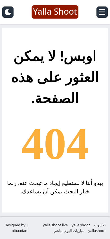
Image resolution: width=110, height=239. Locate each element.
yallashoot (97, 230)
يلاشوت (100, 224)
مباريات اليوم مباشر (69, 230)
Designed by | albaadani (16, 227)
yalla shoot (81, 224)
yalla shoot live (55, 224)
